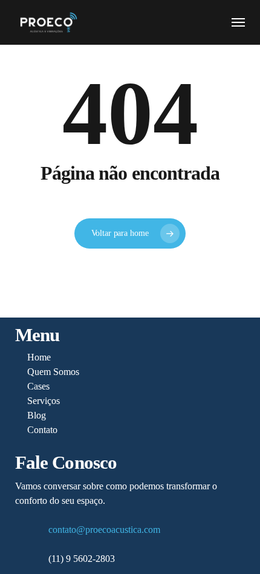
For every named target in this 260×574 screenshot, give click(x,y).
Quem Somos (53, 372)
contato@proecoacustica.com (104, 529)
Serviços (43, 401)
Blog (36, 415)
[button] (238, 22)
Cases (38, 386)
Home (39, 357)
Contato (42, 430)
